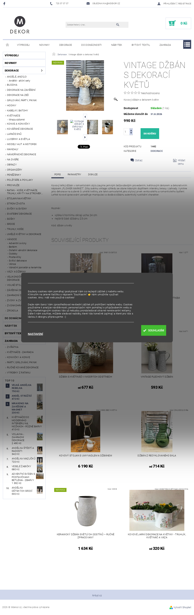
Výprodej (23, 44)
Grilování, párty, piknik (22, 100)
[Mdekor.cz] (20, 25)
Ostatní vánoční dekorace (23, 250)
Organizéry (14, 169)
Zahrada (165, 44)
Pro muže (13, 185)
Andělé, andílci (17, 76)
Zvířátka (13, 347)
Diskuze (93, 174)
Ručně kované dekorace (23, 367)
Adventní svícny (18, 243)
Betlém (13, 246)
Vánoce (12, 239)
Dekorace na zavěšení (21, 89)
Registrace (184, 3)
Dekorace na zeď (18, 95)
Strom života (16, 203)
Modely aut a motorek (22, 144)
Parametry (74, 174)
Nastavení (35, 334)
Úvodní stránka (7, 45)
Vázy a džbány (16, 271)
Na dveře (13, 159)
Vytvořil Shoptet (182, 607)
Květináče (13, 115)
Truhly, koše (15, 229)
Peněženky (14, 174)
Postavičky (15, 257)
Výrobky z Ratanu (19, 372)
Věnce (12, 264)
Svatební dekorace (19, 213)
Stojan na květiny (19, 198)
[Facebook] (5, 3)
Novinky (44, 44)
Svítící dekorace (18, 260)
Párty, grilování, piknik (22, 362)
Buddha (12, 84)
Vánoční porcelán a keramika (25, 267)
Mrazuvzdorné (17, 119)
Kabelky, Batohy (17, 110)
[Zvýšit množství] (131, 130)
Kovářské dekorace (20, 128)
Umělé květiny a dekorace (24, 234)
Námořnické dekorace (21, 154)
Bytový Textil (141, 44)
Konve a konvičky (18, 123)
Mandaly (12, 149)
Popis (57, 174)
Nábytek (116, 44)
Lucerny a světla (18, 139)
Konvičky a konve (18, 357)
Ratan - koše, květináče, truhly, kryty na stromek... (25, 192)
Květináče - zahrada (20, 352)
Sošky (11, 218)
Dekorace (65, 44)
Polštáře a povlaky (20, 179)
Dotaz (139, 160)
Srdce (11, 224)
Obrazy (12, 164)
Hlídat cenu (181, 162)
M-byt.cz (97, 595)
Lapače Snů (14, 134)
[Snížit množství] (131, 133)
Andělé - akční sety (19, 80)
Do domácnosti (91, 44)
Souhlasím (156, 330)
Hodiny (11, 105)
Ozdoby (13, 253)
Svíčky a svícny (17, 208)
